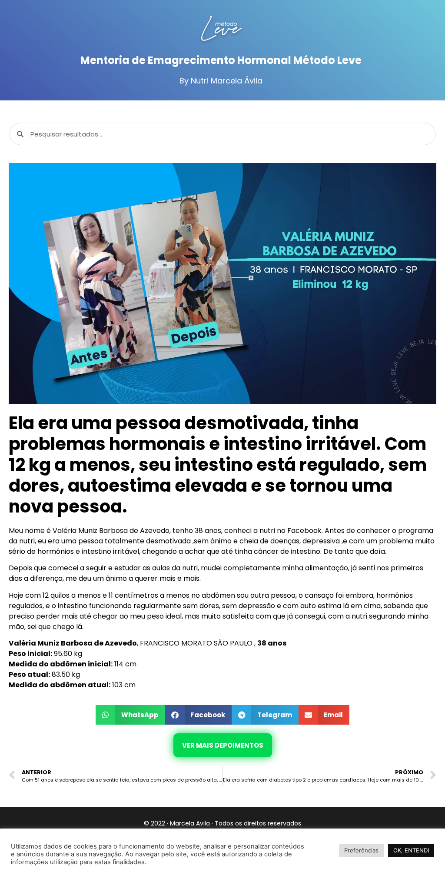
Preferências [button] (361, 850)
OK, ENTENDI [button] (411, 850)
